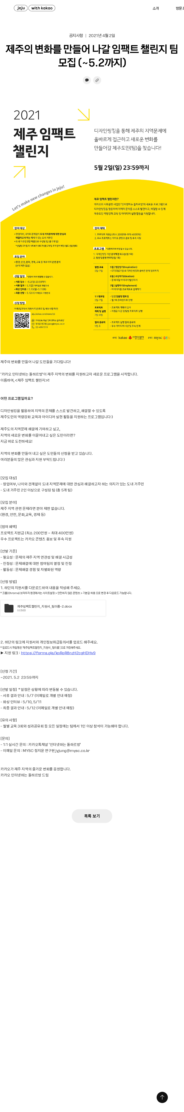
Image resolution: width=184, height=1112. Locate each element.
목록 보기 (92, 816)
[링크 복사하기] (97, 80)
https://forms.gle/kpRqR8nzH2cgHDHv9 (58, 652)
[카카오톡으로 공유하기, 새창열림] (87, 80)
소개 (156, 8)
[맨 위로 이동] (162, 1097)
